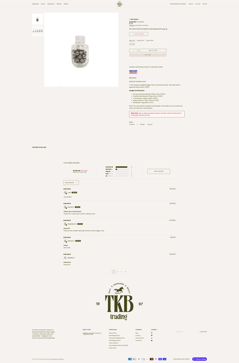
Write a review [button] (158, 171)
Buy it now (148, 54)
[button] (178, 4)
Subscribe (203, 332)
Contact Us (138, 340)
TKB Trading (40, 359)
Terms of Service (113, 343)
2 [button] (117, 271)
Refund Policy (112, 333)
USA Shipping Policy (114, 335)
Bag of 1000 (150, 40)
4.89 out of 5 (84, 170)
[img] (67, 189)
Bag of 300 (141, 40)
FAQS (136, 333)
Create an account (88, 333)
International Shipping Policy (117, 338)
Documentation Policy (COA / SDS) (118, 345)
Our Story (137, 335)
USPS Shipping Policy (114, 340)
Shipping (131, 25)
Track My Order (139, 338)
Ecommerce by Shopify (57, 359)
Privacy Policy (113, 348)
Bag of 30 (132, 40)
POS (45, 359)
